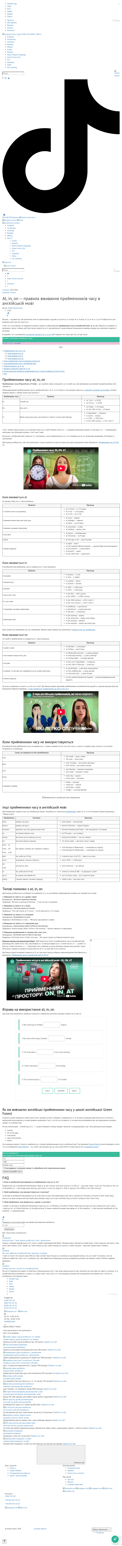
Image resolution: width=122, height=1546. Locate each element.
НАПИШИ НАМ (9, 1321)
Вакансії (10, 25)
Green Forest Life (13, 57)
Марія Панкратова (15, 308)
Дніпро (10, 14)
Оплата (10, 28)
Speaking (10, 62)
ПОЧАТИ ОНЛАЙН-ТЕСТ (12, 1171)
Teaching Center (74, 1468)
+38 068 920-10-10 (12, 1504)
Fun (8, 60)
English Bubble (15, 1470)
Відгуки (70, 1482)
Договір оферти (40, 1529)
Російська (100, 1532)
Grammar (10, 37)
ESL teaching (12, 67)
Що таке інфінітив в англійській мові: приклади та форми (24, 1253)
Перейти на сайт (50, 1342)
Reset (74, 1091)
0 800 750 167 (9, 1300)
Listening (10, 42)
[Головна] (8, 273)
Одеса (9, 16)
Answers (61, 1091)
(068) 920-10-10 (10, 1305)
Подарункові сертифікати (20, 1473)
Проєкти (10, 20)
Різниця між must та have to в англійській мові (20, 1268)
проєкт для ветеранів (18, 1475)
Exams (9, 49)
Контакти (11, 30)
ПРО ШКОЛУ (12, 23)
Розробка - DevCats (12, 1533)
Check (47, 1091)
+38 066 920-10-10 (12, 1500)
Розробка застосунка (13, 1536)
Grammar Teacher (9, 292)
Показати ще (79, 1462)
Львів (9, 6)
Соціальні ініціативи (75, 1484)
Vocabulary (11, 39)
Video (9, 65)
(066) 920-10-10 (10, 1303)
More (9, 238)
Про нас (71, 1479)
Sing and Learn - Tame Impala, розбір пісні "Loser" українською (26, 1240)
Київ (9, 9)
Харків (9, 11)
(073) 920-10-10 (10, 1308)
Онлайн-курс (12, 3)
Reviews (10, 52)
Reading (10, 44)
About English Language (16, 55)
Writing (9, 47)
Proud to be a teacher (76, 1473)
